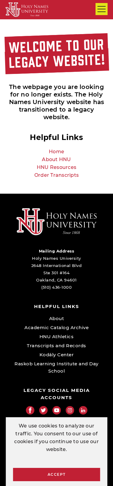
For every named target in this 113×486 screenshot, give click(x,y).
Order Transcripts (56, 175)
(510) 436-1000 (56, 287)
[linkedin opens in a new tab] (83, 410)
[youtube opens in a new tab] (56, 410)
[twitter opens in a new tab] (43, 410)
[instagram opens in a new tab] (70, 410)
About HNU (56, 159)
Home (56, 151)
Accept (57, 474)
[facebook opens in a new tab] (30, 410)
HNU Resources (56, 167)
